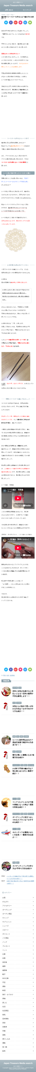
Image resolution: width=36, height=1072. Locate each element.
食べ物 (4, 1047)
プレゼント (6, 946)
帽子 (3, 974)
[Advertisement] (18, 117)
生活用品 (12, 675)
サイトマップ (27, 10)
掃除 (3, 986)
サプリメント (7, 922)
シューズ (5, 926)
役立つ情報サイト (18, 1066)
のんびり (5, 901)
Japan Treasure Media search (18, 5)
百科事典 (5, 1019)
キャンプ (5, 918)
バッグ (4, 942)
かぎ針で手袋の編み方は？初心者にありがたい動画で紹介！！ (22, 771)
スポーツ (5, 930)
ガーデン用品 (7, 914)
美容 (3, 1023)
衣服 (3, 1031)
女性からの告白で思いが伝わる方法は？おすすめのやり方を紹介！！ (22, 708)
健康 (3, 966)
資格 (3, 1035)
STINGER (23, 1069)
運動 (3, 1043)
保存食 (4, 962)
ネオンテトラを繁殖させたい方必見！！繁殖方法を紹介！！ (22, 834)
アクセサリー (7, 906)
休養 (3, 958)
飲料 (3, 1051)
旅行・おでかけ (7, 994)
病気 (3, 1014)
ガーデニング (7, 910)
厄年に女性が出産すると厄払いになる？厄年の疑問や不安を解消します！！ (22, 693)
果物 (3, 998)
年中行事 (5, 978)
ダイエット (6, 934)
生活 (7, 675)
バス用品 (5, 938)
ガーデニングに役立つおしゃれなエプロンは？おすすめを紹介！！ (22, 819)
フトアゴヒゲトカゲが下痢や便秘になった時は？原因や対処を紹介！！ (22, 804)
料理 (3, 990)
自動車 (4, 1027)
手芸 (4, 675)
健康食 (4, 970)
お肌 (3, 897)
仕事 (3, 954)
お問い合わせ (9, 10)
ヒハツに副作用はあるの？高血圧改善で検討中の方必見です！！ (22, 742)
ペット (4, 950)
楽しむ (4, 1002)
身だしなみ (6, 1039)
